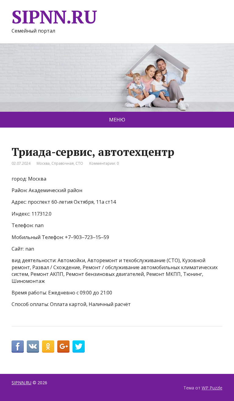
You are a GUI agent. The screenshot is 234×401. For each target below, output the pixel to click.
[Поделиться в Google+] (63, 346)
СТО (79, 163)
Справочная (62, 163)
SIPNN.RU (54, 16)
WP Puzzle (212, 388)
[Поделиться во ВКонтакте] (33, 346)
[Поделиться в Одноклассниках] (48, 346)
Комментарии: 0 (104, 163)
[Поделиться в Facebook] (18, 346)
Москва (43, 163)
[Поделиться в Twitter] (79, 346)
